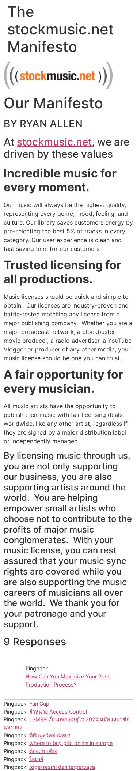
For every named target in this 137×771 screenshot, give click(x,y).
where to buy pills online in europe (71, 743)
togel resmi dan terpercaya (62, 767)
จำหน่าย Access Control (58, 711)
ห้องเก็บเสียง (43, 751)
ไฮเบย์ (36, 759)
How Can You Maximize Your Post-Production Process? (69, 680)
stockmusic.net (54, 142)
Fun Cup (39, 703)
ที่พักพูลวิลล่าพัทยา (50, 735)
